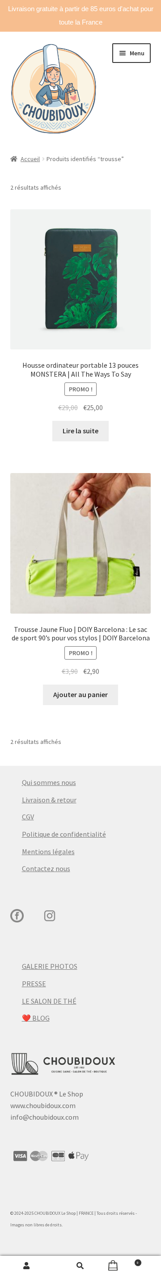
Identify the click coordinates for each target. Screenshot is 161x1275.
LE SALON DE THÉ (49, 1001)
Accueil (30, 159)
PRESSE (34, 983)
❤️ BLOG (36, 1017)
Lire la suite (80, 430)
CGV (28, 816)
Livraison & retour (49, 799)
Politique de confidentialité (64, 834)
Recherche (80, 1265)
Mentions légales (48, 851)
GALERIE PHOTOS (49, 966)
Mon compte (27, 1265)
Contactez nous (46, 868)
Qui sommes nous (49, 782)
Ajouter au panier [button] (80, 694)
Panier (123, 1261)
